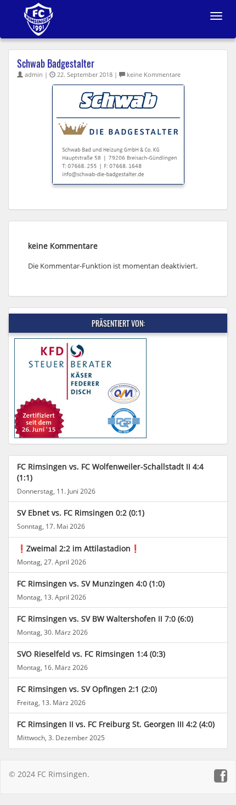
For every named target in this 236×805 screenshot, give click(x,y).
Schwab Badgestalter (55, 63)
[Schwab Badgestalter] (118, 133)
